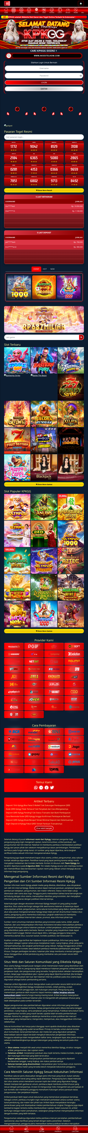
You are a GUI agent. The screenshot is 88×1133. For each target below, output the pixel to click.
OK (44, 609)
